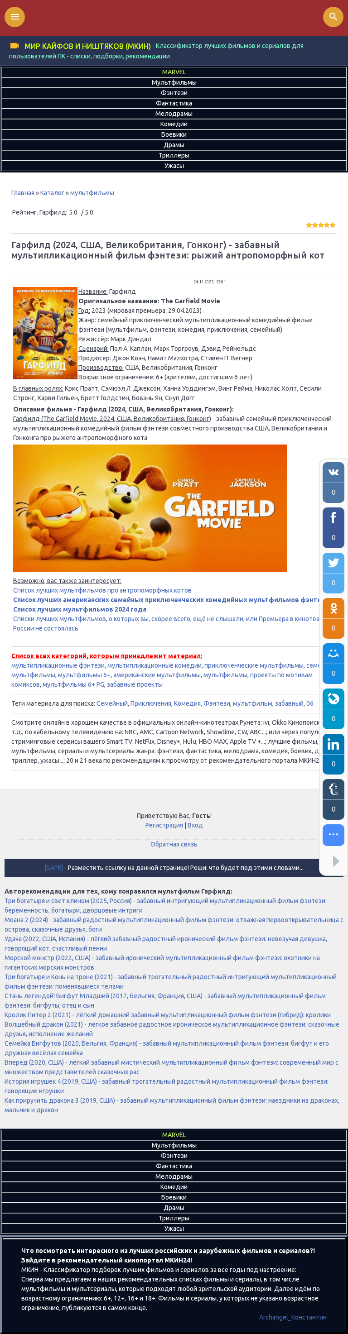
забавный (289, 703)
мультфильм (252, 703)
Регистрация (164, 825)
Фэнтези (216, 703)
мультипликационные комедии (154, 665)
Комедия (187, 703)
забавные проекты (135, 684)
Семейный (112, 703)
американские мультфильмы (157, 675)
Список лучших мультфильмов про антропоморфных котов (102, 590)
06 (310, 703)
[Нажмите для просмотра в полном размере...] (45, 377)
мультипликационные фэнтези (58, 665)
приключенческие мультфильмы (254, 665)
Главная (22, 192)
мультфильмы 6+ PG (73, 684)
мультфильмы (92, 192)
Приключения (150, 703)
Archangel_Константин (293, 1317)
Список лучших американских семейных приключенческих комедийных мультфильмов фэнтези (171, 599)
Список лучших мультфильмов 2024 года (79, 609)
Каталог (52, 192)
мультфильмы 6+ (84, 675)
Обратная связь (174, 844)
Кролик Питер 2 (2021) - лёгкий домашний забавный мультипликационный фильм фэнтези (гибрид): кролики (168, 1014)
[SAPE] (53, 867)
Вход (195, 825)
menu (15, 16)
